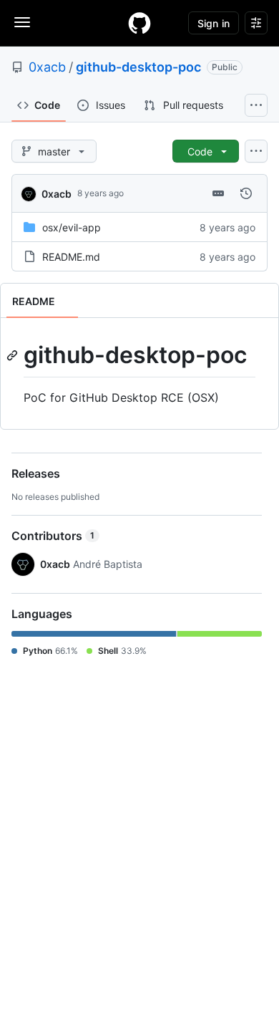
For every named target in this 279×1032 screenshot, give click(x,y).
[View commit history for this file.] (246, 193)
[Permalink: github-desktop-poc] (14, 355)
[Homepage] (139, 22)
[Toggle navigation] (22, 22)
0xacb (47, 66)
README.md (71, 257)
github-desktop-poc (138, 66)
